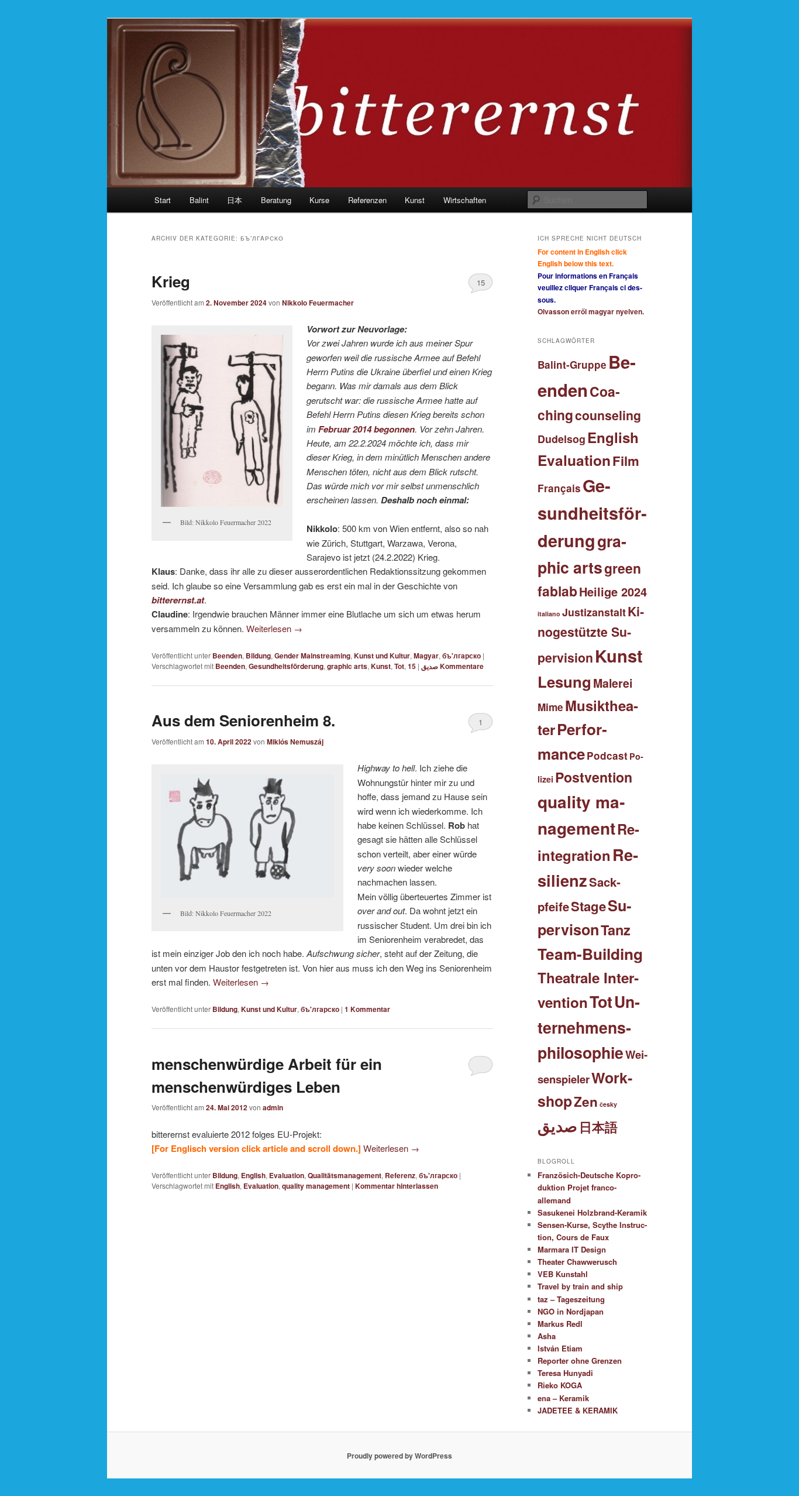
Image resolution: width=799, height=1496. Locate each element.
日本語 (598, 1126)
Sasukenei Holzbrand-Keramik (592, 1212)
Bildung (258, 655)
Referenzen (367, 199)
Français (559, 488)
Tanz (616, 929)
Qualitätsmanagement (344, 1175)
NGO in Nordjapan (571, 1311)
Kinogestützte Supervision (591, 634)
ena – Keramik (563, 1398)
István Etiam (560, 1348)
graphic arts (347, 666)
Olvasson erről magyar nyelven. (591, 311)
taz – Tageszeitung (571, 1299)
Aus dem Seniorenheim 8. (243, 720)
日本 (234, 199)
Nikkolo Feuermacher (318, 302)
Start (162, 199)
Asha (547, 1335)
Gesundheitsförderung (286, 666)
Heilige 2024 (613, 591)
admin (273, 1107)
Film (625, 460)
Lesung (564, 681)
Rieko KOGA (560, 1385)
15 (481, 282)
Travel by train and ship (580, 1286)
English (253, 1175)
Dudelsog (562, 438)
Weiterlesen (274, 628)
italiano (549, 613)
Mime (550, 707)
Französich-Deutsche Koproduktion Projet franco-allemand (589, 1187)
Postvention (593, 777)
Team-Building (590, 954)
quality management (316, 1186)
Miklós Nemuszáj (295, 741)
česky (608, 1104)
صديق (429, 666)
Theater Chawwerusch (577, 1261)
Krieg (170, 281)
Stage (588, 906)
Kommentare (446, 666)
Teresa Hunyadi (565, 1372)
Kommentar (367, 1009)
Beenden (227, 655)
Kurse (319, 199)
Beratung (276, 199)
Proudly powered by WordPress (399, 1455)
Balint (199, 199)
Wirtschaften (464, 199)
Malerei (612, 683)
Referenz (400, 1175)
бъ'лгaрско (461, 655)
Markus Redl (560, 1323)
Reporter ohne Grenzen (580, 1360)
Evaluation (286, 1175)
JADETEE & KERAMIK (578, 1410)
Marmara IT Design (572, 1249)
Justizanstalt (594, 612)
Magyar (426, 655)
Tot (399, 666)
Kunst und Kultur (382, 655)
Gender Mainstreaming (312, 655)
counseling (608, 415)
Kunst (415, 199)
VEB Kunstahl (563, 1273)
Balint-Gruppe (572, 365)
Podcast (607, 756)
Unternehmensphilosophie (589, 1026)
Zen (586, 1101)
